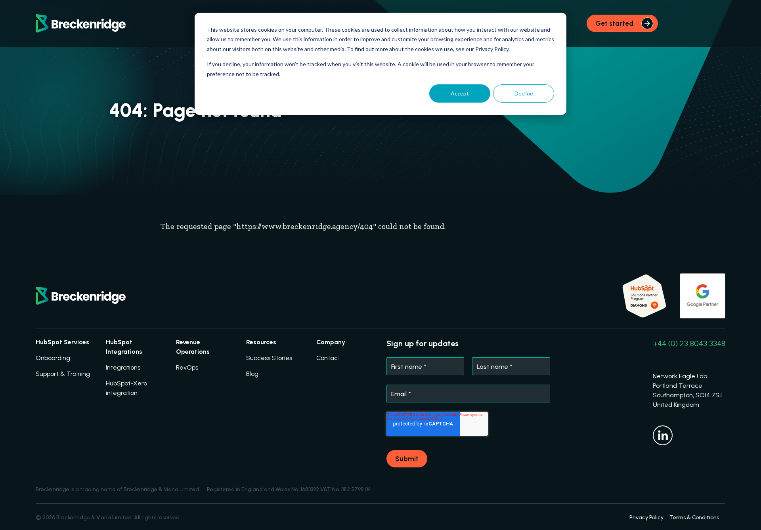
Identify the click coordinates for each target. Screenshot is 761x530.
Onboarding (53, 358)
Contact (328, 358)
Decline (523, 93)
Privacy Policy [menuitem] (646, 517)
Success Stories (269, 358)
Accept (460, 93)
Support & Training (63, 373)
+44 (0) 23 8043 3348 (689, 343)
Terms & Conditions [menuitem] (694, 517)
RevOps (187, 367)
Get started (614, 23)
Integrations (123, 367)
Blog (252, 373)
